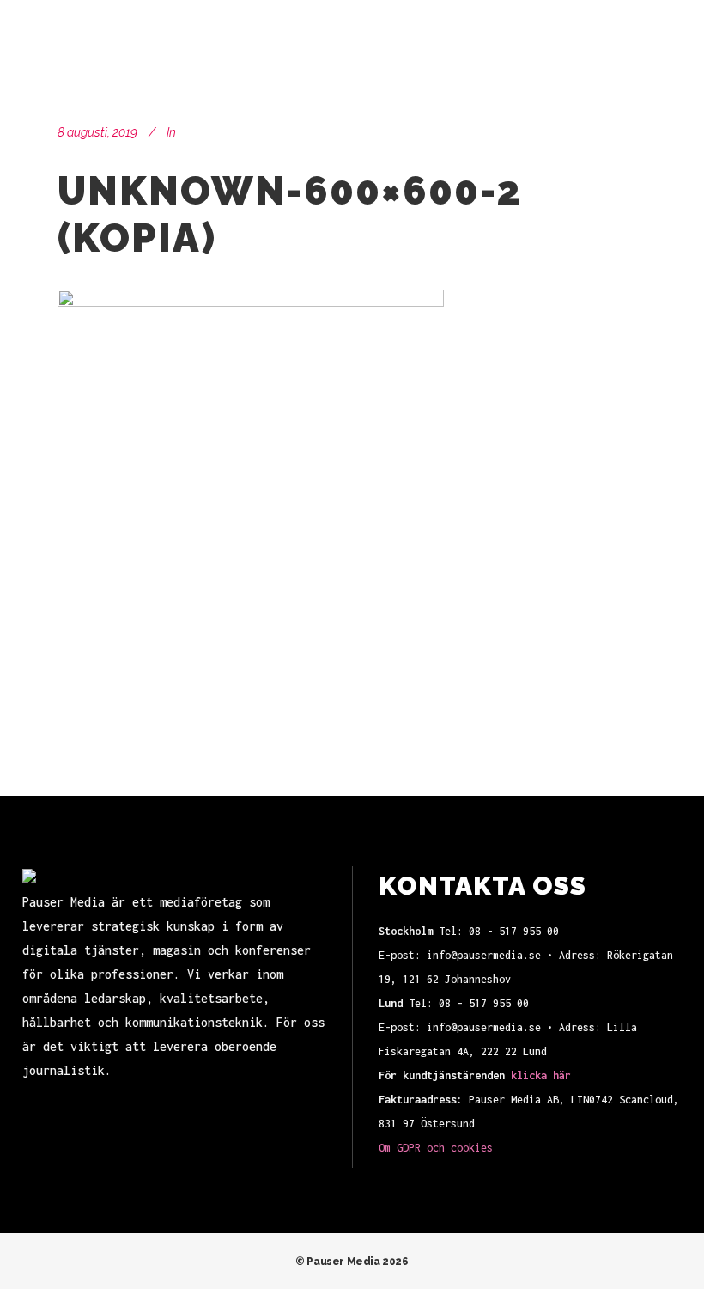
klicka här (541, 1075)
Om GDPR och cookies (436, 1147)
